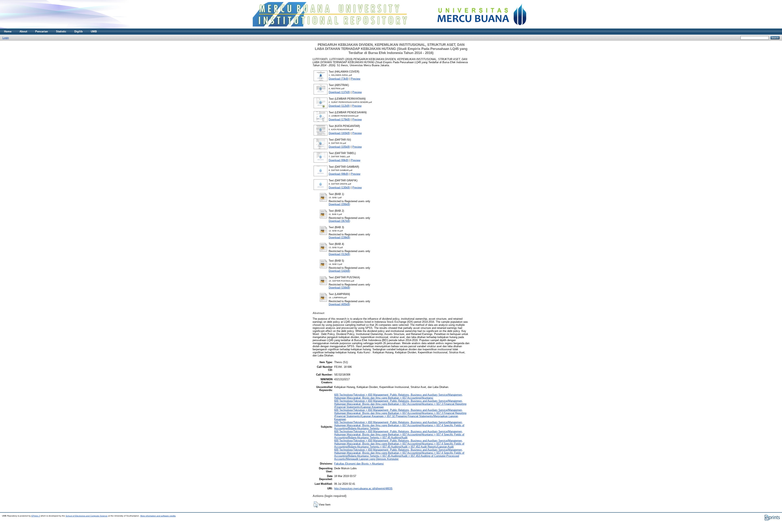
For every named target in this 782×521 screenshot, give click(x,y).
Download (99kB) (339, 160)
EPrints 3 (35, 516)
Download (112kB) (339, 105)
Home (7, 31)
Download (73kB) (339, 78)
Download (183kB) (339, 133)
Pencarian (41, 31)
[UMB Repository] (391, 27)
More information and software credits (158, 516)
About (23, 31)
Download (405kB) (339, 304)
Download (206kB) (339, 204)
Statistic (61, 31)
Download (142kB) (339, 270)
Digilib (78, 31)
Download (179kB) (339, 119)
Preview (355, 78)
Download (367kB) (339, 220)
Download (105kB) (339, 146)
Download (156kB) (339, 287)
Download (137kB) (339, 92)
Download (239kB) (339, 237)
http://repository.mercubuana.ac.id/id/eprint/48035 (363, 488)
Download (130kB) (339, 187)
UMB (94, 31)
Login (5, 37)
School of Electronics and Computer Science (87, 516)
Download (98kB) (339, 173)
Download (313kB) (339, 254)
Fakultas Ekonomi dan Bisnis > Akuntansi (359, 463)
